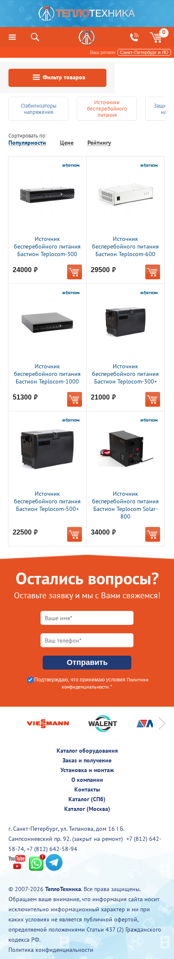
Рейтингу (99, 143)
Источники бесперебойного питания (107, 109)
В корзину (74, 272)
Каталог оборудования (87, 750)
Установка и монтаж (87, 770)
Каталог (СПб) (87, 799)
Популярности (27, 143)
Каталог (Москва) (87, 809)
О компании (87, 779)
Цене (66, 143)
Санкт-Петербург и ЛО (144, 52)
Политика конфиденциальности (50, 950)
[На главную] (87, 16)
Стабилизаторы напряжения (39, 109)
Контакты (87, 789)
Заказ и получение (87, 760)
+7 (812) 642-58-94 (52, 849)
